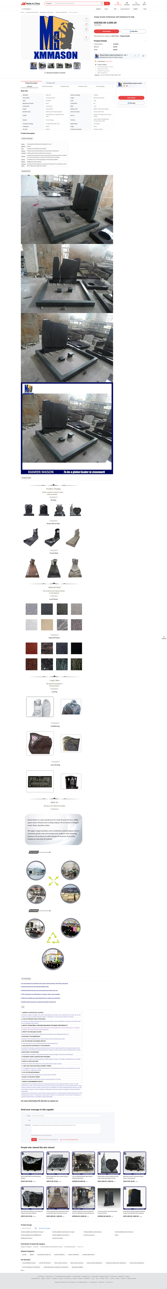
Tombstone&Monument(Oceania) (124, 1232)
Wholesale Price (86, 1276)
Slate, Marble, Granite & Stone (47, 12)
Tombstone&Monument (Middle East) (31, 1235)
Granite (24, 1254)
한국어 (97, 1278)
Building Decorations (26, 1238)
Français (61, 1278)
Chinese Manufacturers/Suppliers (63, 1276)
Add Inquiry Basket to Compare (55, 73)
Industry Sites (95, 1276)
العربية (92, 1278)
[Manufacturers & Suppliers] (30, 3)
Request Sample (125, 36)
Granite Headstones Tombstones (31, 1267)
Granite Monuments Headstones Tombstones (56, 1267)
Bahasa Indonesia (132, 1278)
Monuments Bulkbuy (77, 1267)
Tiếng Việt (123, 1278)
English (43, 1278)
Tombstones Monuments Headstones (116, 1263)
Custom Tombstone (73, 1254)
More (22, 1270)
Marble (32, 1254)
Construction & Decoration (32, 12)
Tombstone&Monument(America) (93, 1232)
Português (54, 1278)
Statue (116, 1235)
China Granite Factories (60, 1263)
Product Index (113, 1276)
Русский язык (68, 1278)
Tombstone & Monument (61, 12)
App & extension (125, 9)
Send (34, 1139)
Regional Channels (104, 1276)
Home (22, 12)
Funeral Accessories (89, 1235)
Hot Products (41, 1276)
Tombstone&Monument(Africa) (60, 1235)
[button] (109, 86)
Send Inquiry (107, 31)
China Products (49, 1276)
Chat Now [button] (135, 31)
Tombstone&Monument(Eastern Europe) (63, 1232)
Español (48, 1278)
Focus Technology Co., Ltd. (72, 1282)
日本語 (102, 1278)
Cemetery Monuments (88, 1254)
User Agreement (93, 1282)
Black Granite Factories (77, 1263)
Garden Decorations (57, 1238)
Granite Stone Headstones (137, 1263)
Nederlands (87, 1278)
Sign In (97, 75)
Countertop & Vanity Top (44, 1254)
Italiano (75, 1278)
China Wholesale (76, 1276)
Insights (127, 1276)
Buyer (106, 9)
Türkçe (117, 1278)
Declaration (101, 1282)
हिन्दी (107, 1278)
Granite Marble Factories (29, 1263)
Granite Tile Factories (45, 1263)
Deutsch (80, 1278)
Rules (145, 9)
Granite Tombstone (73, 12)
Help (115, 9)
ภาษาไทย (112, 1278)
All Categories (27, 9)
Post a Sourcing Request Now (69, 1139)
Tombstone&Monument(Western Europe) (32, 1232)
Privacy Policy (109, 1282)
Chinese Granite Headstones (94, 1263)
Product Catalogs (45, 1228)
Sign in (144, 4)
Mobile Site (121, 1276)
